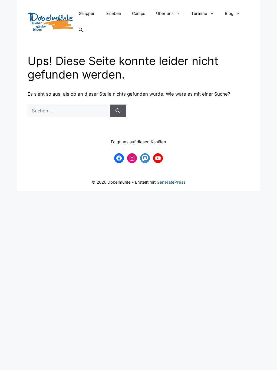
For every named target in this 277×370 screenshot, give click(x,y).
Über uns (165, 13)
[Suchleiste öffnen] (80, 30)
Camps (138, 13)
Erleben (113, 13)
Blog (229, 13)
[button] (180, 13)
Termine (199, 13)
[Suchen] (118, 111)
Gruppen (87, 13)
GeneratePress (171, 182)
